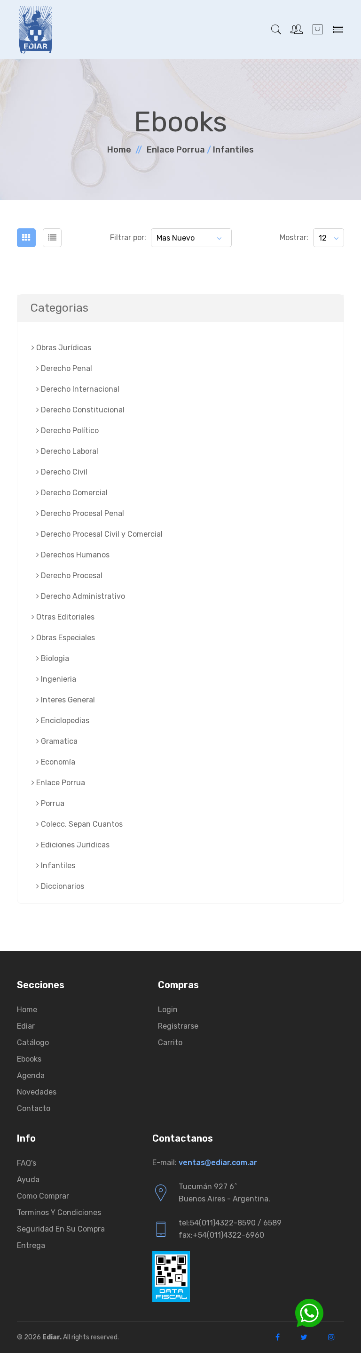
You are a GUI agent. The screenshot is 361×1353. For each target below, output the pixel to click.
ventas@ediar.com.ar (218, 1162)
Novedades (36, 1091)
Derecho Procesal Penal (81, 513)
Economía (57, 761)
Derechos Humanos (74, 554)
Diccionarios (61, 886)
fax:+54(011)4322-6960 (221, 1235)
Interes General (67, 699)
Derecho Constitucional (82, 409)
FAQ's (26, 1163)
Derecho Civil (63, 471)
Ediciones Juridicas (74, 844)
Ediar (26, 1026)
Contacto (33, 1108)
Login (168, 1009)
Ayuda (28, 1179)
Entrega (31, 1245)
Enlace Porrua (176, 150)
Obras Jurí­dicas (62, 347)
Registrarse (178, 1026)
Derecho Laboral (68, 451)
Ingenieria (57, 679)
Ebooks (29, 1059)
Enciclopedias (64, 720)
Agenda (31, 1075)
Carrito (170, 1042)
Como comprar (43, 1196)
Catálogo (33, 1042)
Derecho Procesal (70, 575)
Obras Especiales (64, 637)
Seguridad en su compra (61, 1228)
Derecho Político (69, 430)
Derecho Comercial (73, 492)
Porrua (51, 803)
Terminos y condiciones (59, 1212)
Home (119, 150)
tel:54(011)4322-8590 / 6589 (230, 1222)
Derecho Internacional (79, 389)
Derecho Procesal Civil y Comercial (101, 534)
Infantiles (233, 150)
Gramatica (58, 741)
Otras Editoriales (64, 616)
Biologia (54, 658)
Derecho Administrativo (82, 596)
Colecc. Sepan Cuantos (81, 824)
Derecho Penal (65, 368)
